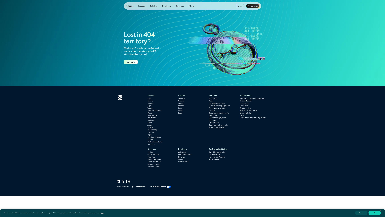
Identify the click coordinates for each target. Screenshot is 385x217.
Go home (131, 62)
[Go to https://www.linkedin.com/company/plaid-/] (118, 181)
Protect (150, 139)
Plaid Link (151, 132)
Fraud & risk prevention (217, 108)
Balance (150, 103)
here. (102, 213)
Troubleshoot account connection (252, 98)
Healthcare (213, 115)
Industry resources (154, 159)
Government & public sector (219, 113)
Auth (149, 98)
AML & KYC (213, 98)
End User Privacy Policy (248, 111)
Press (180, 108)
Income (150, 127)
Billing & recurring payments (219, 106)
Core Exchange (214, 155)
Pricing (150, 152)
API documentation (185, 155)
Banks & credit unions (217, 103)
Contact (181, 103)
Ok (374, 213)
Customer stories (153, 164)
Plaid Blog (151, 157)
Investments (151, 118)
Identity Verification (154, 111)
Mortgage (212, 120)
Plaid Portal (244, 106)
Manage (361, 213)
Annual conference (154, 162)
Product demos (183, 162)
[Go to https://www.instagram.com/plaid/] (128, 181)
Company (181, 98)
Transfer (150, 108)
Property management (217, 127)
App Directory (214, 159)
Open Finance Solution (217, 152)
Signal (149, 106)
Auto (210, 101)
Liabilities (150, 120)
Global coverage (153, 155)
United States (140, 187)
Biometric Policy (246, 113)
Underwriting (152, 130)
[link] (191, 6)
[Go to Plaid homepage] (130, 6)
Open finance (214, 123)
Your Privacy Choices (158, 187)
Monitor (150, 113)
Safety (180, 111)
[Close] (380, 210)
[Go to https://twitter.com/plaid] (123, 181)
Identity (150, 101)
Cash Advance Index (154, 142)
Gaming (212, 111)
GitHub (180, 159)
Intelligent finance (153, 167)
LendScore (151, 144)
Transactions (152, 115)
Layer (149, 135)
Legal (180, 113)
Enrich (149, 123)
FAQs (242, 115)
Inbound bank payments (217, 118)
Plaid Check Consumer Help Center (252, 118)
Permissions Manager (217, 157)
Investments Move (154, 137)
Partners (181, 106)
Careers (181, 101)
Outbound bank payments (218, 125)
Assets (149, 125)
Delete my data (245, 108)
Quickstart (182, 152)
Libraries (181, 157)
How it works (244, 103)
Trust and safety (245, 101)
